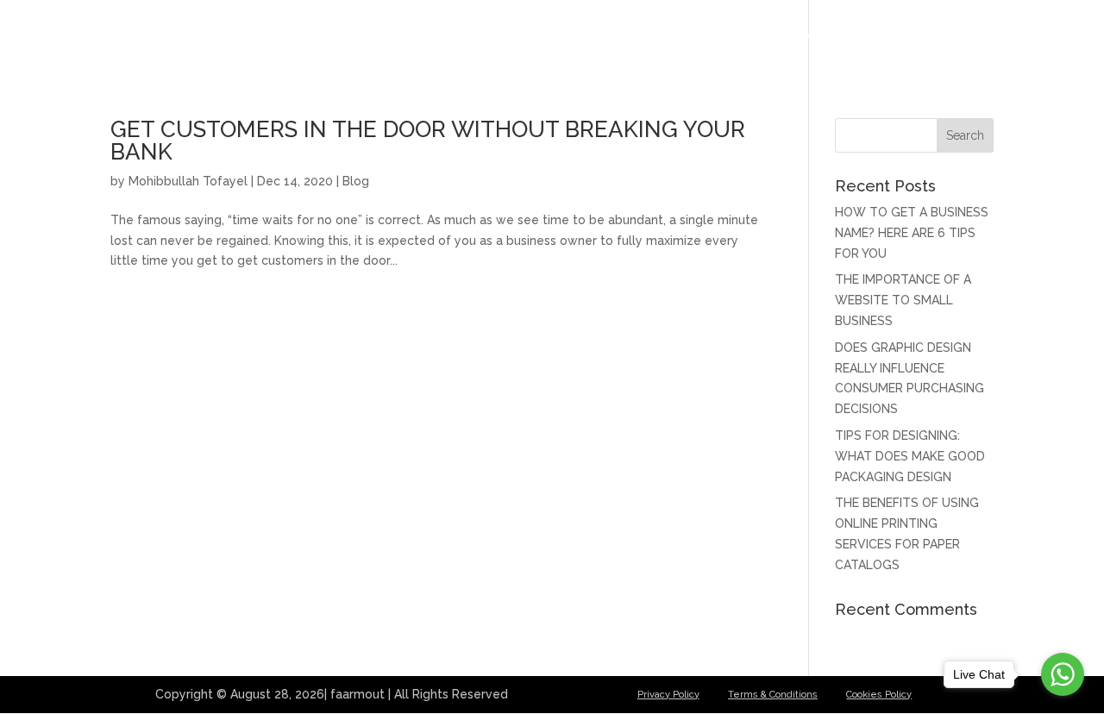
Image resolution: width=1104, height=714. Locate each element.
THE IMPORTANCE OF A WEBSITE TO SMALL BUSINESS (903, 300)
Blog (355, 181)
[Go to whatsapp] (1062, 674)
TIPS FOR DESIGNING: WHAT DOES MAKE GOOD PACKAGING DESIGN (910, 456)
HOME (666, 35)
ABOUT (731, 35)
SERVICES (811, 35)
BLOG (885, 35)
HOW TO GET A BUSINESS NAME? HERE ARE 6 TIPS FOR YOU (911, 232)
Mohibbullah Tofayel (188, 181)
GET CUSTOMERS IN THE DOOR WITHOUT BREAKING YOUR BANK (427, 140)
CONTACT (960, 35)
